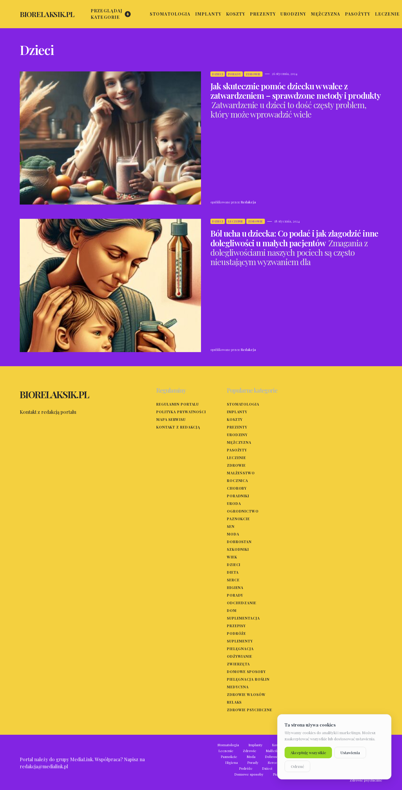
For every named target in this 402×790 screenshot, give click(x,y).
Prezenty (237, 427)
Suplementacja (243, 618)
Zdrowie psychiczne (249, 709)
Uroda (234, 503)
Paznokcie (238, 518)
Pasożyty (237, 450)
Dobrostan (239, 541)
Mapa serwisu (171, 419)
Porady (234, 74)
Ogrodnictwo (243, 511)
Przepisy (236, 625)
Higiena (235, 587)
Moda (233, 534)
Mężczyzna (239, 442)
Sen (231, 526)
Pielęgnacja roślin (248, 679)
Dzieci (217, 74)
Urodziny (237, 434)
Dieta (233, 572)
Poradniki (238, 495)
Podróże (236, 633)
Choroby (237, 488)
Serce (233, 580)
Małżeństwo (241, 473)
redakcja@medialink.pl (44, 766)
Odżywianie (239, 656)
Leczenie (235, 221)
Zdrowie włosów (246, 694)
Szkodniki (238, 549)
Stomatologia (243, 404)
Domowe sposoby (246, 671)
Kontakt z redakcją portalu (48, 412)
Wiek (232, 557)
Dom (232, 610)
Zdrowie (253, 74)
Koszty (234, 419)
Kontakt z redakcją (178, 427)
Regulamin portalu (177, 404)
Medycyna (238, 686)
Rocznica (237, 480)
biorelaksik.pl (47, 14)
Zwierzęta (238, 664)
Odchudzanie (241, 602)
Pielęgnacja (240, 648)
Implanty (237, 411)
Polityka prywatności (181, 411)
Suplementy (240, 641)
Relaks (234, 702)
